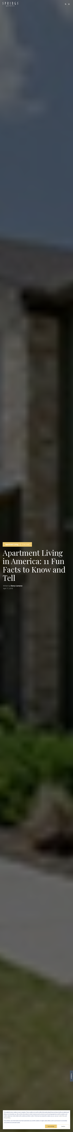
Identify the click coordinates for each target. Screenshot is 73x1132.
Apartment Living (11, 544)
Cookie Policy (61, 1116)
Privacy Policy (7, 1117)
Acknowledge (51, 1126)
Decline (63, 1126)
